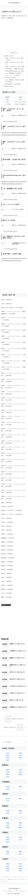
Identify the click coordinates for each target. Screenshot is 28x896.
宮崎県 (20, 866)
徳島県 (7, 851)
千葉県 (20, 769)
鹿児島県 (20, 868)
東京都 (20, 772)
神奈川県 (20, 774)
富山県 (7, 798)
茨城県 (7, 769)
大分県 (20, 863)
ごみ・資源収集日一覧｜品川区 (13, 73)
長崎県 (7, 868)
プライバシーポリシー (20, 891)
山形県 (20, 755)
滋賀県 (7, 822)
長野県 (20, 786)
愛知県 (20, 810)
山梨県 (7, 788)
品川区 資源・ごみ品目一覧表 (13, 84)
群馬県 (7, 774)
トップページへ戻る (7, 891)
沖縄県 (20, 870)
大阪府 (7, 827)
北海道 (7, 753)
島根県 (7, 839)
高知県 (20, 853)
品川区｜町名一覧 (8, 86)
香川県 (7, 853)
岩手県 (7, 757)
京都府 (7, 825)
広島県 (20, 837)
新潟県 (7, 786)
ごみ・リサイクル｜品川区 (12, 75)
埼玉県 (7, 776)
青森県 (7, 755)
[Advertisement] (14, 35)
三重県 (20, 813)
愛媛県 (20, 851)
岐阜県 (7, 810)
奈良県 (20, 825)
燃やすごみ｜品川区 (11, 77)
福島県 (20, 757)
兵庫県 (20, 822)
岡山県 (7, 841)
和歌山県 (20, 827)
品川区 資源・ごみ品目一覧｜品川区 (15, 68)
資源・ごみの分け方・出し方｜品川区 (15, 66)
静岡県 (7, 813)
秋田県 (20, 753)
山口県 (20, 839)
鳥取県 (7, 837)
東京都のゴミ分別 (6, 605)
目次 (12, 52)
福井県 (20, 798)
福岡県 (7, 863)
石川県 (7, 800)
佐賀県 (7, 866)
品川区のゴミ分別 (8, 55)
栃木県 (7, 772)
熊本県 (7, 870)
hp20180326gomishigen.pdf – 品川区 (15, 71)
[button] (25, 742)
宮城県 (7, 760)
